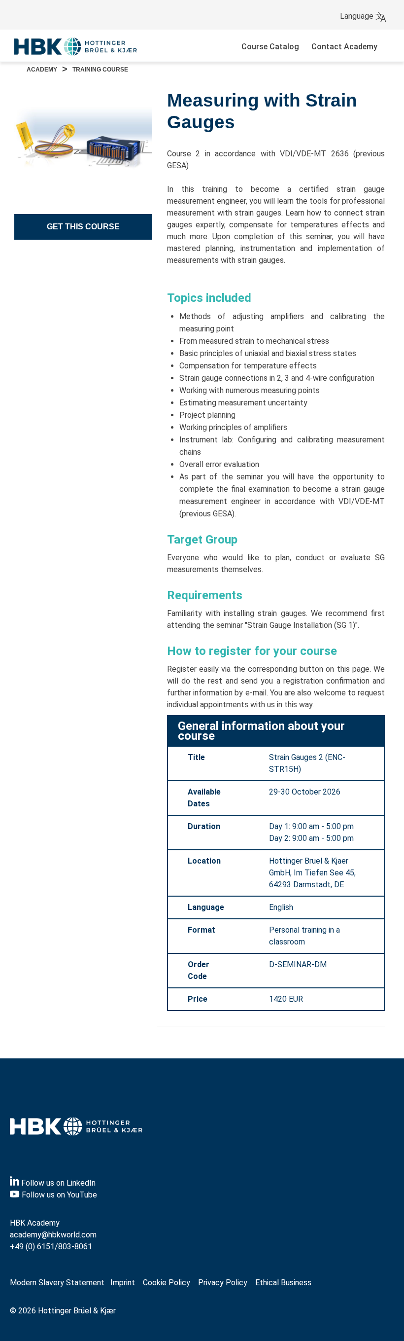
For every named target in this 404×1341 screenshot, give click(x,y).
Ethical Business (283, 1282)
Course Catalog (270, 46)
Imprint (122, 1282)
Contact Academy (344, 46)
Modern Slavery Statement (57, 1282)
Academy (42, 69)
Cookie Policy (166, 1282)
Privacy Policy (222, 1282)
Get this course (83, 226)
